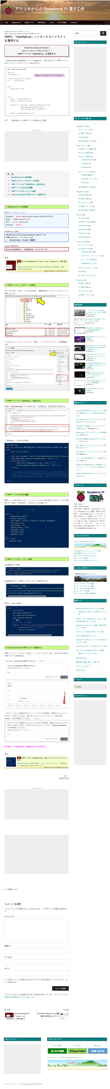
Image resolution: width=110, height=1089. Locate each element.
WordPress (42, 22)
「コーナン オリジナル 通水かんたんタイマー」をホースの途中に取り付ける (96, 312)
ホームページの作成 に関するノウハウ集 (90, 632)
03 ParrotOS (83, 226)
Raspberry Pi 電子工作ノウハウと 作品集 (90, 608)
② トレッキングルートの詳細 (84, 586)
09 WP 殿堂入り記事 (86, 210)
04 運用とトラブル (23, 31)
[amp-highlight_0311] (37, 708)
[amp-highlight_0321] (37, 741)
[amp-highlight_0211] (37, 576)
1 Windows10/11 (86, 252)
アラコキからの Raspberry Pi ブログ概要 (90, 650)
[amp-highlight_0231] (35, 637)
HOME (6, 31)
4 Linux (78, 215)
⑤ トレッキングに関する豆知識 (84, 593)
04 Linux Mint (83, 229)
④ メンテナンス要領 (81, 558)
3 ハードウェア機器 (88, 259)
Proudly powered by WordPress (31, 1084)
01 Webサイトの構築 (86, 149)
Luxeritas (73, 22)
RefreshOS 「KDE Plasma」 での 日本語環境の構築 (96, 329)
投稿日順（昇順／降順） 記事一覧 (87, 662)
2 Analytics (84, 163)
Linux (52, 22)
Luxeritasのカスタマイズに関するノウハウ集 (91, 646)
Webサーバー (29, 22)
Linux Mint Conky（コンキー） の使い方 (95, 389)
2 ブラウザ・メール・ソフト (91, 256)
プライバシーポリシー (83, 666)
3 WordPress (13, 31)
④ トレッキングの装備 (81, 591)
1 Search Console (87, 160)
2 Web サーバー (81, 146)
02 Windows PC (84, 249)
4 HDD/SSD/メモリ (87, 263)
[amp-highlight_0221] (35, 598)
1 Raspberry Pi (81, 126)
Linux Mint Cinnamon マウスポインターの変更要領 (95, 382)
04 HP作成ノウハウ (87, 179)
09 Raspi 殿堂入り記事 (86, 141)
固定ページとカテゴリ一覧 (88, 653)
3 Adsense (84, 167)
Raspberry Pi (16, 22)
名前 (7, 946)
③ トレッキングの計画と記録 (84, 588)
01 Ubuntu (82, 218)
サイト (7, 968)
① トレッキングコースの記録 (84, 583)
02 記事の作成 (83, 199)
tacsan (37, 33)
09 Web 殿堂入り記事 (86, 187)
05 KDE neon (83, 233)
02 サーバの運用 (84, 153)
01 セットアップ (84, 129)
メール (8, 957)
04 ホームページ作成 (86, 172)
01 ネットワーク (84, 245)
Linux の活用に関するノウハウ (86, 636)
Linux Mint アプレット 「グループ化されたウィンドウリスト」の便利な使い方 (96, 356)
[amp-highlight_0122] (37, 390)
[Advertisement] (37, 146)
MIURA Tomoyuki (99, 413)
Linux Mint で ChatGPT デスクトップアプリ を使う (95, 320)
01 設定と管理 (83, 283)
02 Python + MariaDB (86, 222)
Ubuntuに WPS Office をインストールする (90, 473)
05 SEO (83, 182)
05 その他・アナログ (86, 275)
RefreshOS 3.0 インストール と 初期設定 (96, 338)
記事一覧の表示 (81, 658)
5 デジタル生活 (81, 242)
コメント (9, 916)
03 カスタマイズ (84, 202)
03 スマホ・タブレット (86, 268)
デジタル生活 (61, 22)
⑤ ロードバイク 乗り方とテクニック (86, 560)
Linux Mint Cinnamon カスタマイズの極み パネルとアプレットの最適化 (96, 365)
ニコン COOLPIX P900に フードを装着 (89, 458)
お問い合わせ (80, 670)
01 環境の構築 (86, 175)
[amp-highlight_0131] (37, 435)
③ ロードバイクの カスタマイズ (85, 555)
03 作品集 (82, 137)
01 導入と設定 (83, 195)
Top (6, 22)
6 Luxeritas (80, 280)
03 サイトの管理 (84, 156)
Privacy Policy (77, 1045)
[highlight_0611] (37, 115)
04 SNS (81, 271)
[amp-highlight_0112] (37, 337)
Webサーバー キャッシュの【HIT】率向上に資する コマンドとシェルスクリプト (96, 374)
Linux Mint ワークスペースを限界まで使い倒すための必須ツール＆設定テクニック (96, 347)
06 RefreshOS (83, 237)
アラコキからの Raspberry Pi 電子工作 (49, 9)
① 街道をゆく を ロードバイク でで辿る (87, 551)
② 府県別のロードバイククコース (85, 553)
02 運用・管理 (83, 133)
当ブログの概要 (56, 1045)
